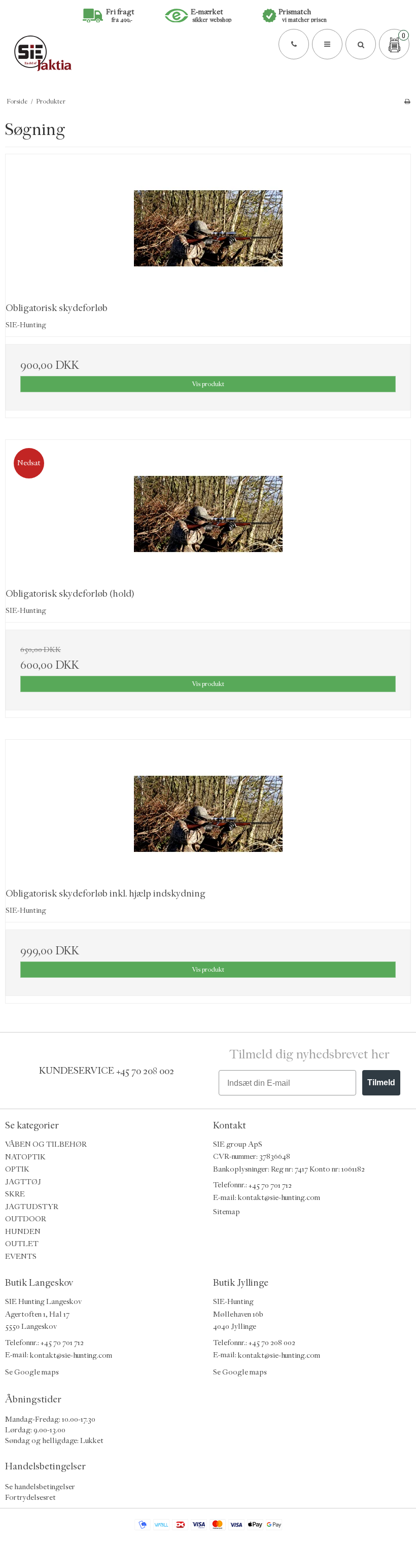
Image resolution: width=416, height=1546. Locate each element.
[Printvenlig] (407, 101)
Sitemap (226, 1212)
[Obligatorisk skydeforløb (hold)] (208, 514)
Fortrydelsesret (30, 1497)
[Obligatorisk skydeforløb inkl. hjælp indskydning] (208, 814)
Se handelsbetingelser (40, 1487)
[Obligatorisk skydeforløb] (208, 228)
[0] (394, 44)
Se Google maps (32, 1372)
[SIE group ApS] (208, 53)
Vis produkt (208, 384)
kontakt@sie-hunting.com (279, 1197)
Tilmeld (381, 1082)
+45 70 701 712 (270, 1185)
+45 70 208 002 (145, 1070)
